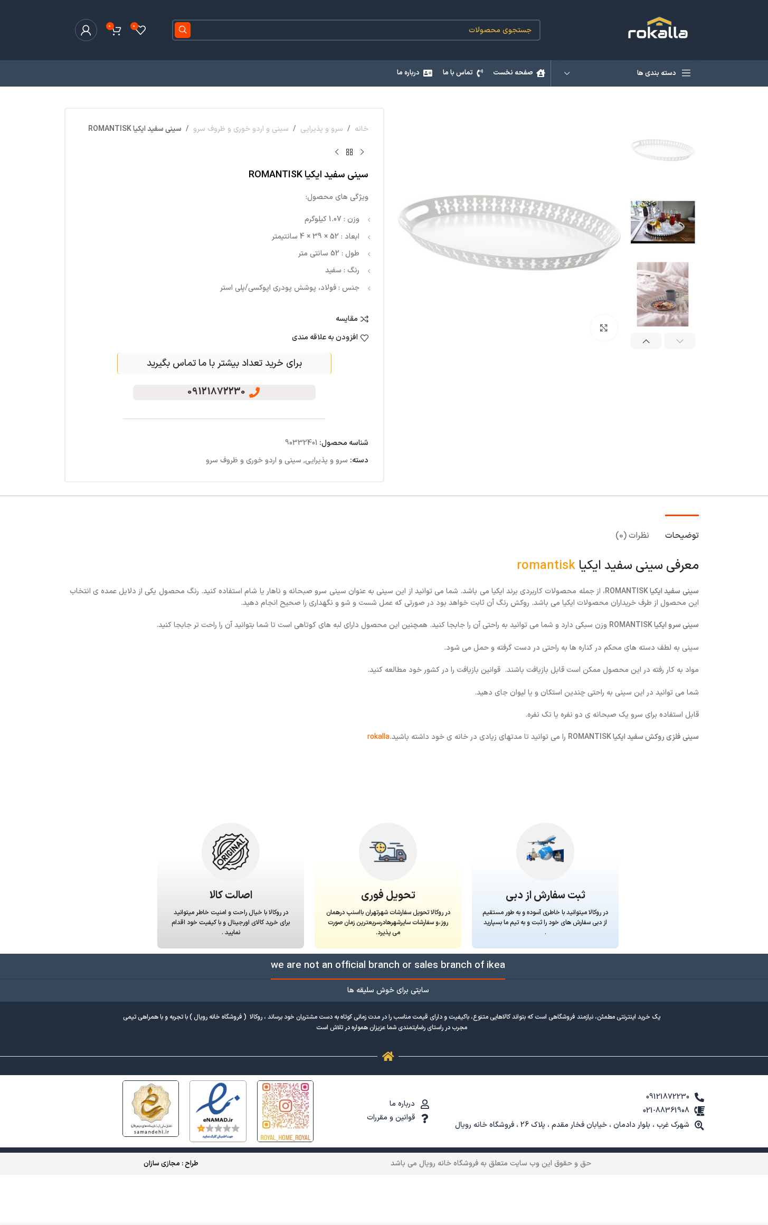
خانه (361, 129)
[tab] (682, 531)
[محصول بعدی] (336, 152)
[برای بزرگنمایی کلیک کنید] (604, 328)
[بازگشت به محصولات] (349, 152)
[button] (679, 341)
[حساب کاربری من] (86, 30)
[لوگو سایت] (659, 29)
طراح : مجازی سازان (171, 1163)
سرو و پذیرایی (321, 129)
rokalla (378, 737)
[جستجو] (183, 30)
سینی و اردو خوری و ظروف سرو (241, 129)
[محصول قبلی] (362, 152)
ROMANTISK (546, 565)
